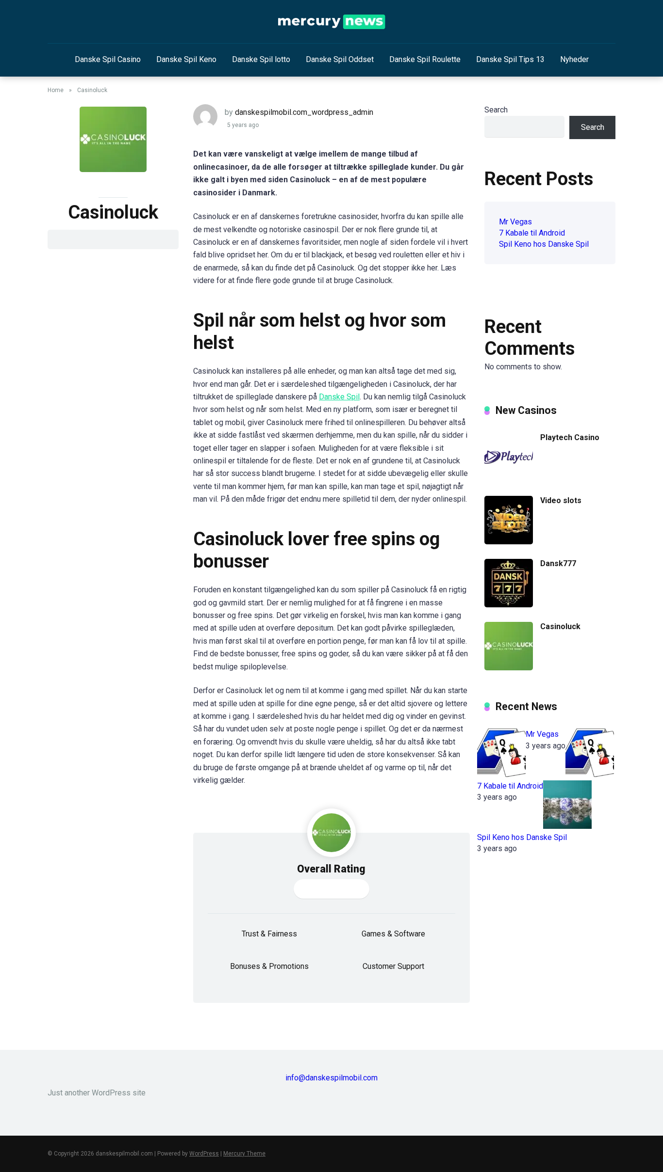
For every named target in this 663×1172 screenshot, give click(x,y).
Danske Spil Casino (108, 59)
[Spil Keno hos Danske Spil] (567, 826)
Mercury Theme (244, 1153)
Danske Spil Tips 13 (510, 59)
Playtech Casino (569, 437)
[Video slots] (508, 541)
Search (496, 109)
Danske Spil (339, 396)
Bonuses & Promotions (269, 966)
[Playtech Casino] (508, 478)
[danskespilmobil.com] (331, 22)
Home (56, 90)
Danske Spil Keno (186, 59)
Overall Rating (331, 869)
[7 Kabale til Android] (589, 774)
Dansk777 (558, 563)
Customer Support (393, 966)
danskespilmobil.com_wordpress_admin (304, 112)
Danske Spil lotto (261, 59)
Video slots (560, 500)
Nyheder (574, 59)
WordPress (204, 1153)
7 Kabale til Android (532, 233)
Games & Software (393, 933)
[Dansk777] (508, 604)
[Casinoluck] (508, 667)
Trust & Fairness (269, 933)
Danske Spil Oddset (340, 59)
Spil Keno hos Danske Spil (544, 244)
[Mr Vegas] (501, 774)
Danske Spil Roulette (425, 59)
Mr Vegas (515, 221)
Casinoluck (560, 626)
